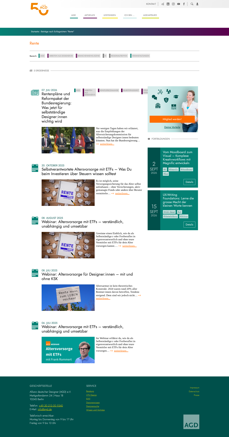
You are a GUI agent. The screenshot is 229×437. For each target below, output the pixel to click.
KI (105, 55)
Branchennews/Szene (89, 55)
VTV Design (91, 395)
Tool (166, 173)
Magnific (174, 169)
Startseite (35, 31)
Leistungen (110, 15)
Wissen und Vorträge (95, 409)
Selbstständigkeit (131, 90)
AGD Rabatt (170, 211)
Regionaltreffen (119, 55)
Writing (184, 216)
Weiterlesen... (107, 144)
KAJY (88, 398)
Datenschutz (194, 391)
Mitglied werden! (172, 119)
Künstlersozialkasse (109, 90)
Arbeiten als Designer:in (61, 55)
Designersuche (92, 406)
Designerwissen (93, 402)
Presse (196, 395)
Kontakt (151, 4)
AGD (73, 15)
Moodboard (187, 169)
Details (190, 182)
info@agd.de (45, 409)
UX (180, 211)
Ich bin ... (129, 15)
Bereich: (33, 56)
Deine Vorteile (172, 127)
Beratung (90, 391)
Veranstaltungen (140, 55)
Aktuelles (90, 15)
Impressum (194, 387)
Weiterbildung (171, 216)
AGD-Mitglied (150, 15)
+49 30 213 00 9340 (51, 406)
